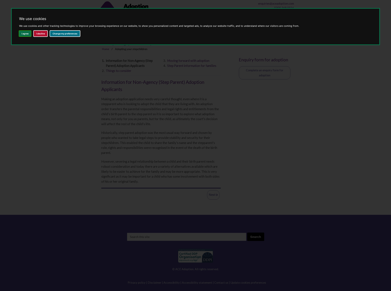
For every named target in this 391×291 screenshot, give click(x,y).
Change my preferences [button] (65, 33)
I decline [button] (40, 33)
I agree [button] (25, 33)
